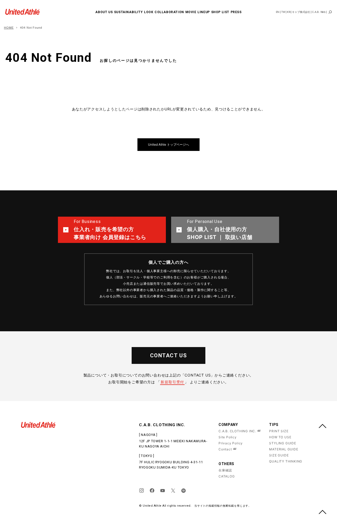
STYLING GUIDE (282, 443)
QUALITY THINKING (285, 461)
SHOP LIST (220, 12)
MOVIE (190, 12)
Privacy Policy (231, 443)
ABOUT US (104, 12)
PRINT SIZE (278, 431)
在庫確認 (225, 470)
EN (278, 11)
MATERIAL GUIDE (283, 449)
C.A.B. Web (318, 11)
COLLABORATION (169, 12)
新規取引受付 (172, 382)
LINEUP (203, 12)
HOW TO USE (280, 437)
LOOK (148, 12)
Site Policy (228, 437)
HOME (9, 27)
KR (288, 11)
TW (283, 11)
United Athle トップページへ (168, 144)
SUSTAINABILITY (128, 12)
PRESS (236, 12)
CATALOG (227, 476)
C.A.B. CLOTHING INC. (237, 431)
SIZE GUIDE (279, 455)
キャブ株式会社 (301, 11)
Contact (225, 449)
